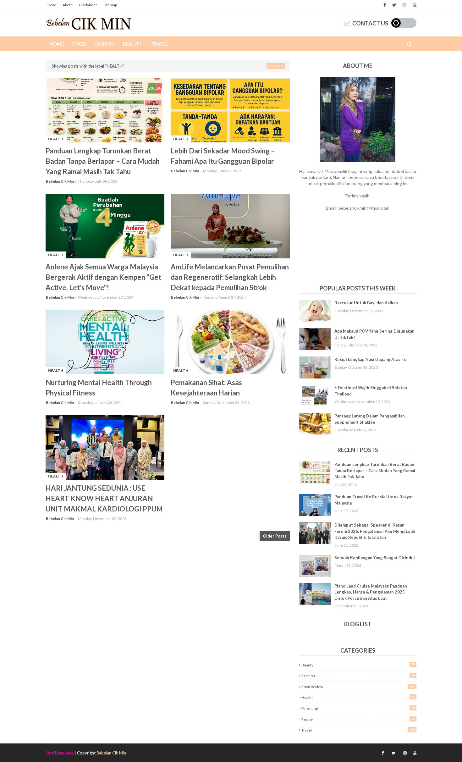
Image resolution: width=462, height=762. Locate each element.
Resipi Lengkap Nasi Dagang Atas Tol (371, 359)
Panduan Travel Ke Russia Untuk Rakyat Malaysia (373, 499)
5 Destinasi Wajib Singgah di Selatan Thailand (370, 390)
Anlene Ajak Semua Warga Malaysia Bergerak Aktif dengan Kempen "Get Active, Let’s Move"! (103, 277)
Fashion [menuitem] (104, 44)
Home (51, 5)
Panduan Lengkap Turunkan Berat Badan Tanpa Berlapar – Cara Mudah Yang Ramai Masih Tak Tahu (103, 161)
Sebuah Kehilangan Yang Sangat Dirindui (374, 557)
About (68, 5)
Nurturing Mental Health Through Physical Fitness (99, 387)
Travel (358, 729)
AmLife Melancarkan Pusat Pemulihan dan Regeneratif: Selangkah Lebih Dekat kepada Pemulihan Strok (230, 277)
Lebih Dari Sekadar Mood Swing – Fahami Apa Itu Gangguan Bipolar (223, 155)
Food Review (358, 686)
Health (358, 697)
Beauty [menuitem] (132, 44)
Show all (275, 66)
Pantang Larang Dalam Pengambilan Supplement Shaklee (369, 419)
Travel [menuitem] (160, 44)
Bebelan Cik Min (60, 181)
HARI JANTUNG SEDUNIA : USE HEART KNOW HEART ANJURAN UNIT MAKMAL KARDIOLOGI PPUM (104, 498)
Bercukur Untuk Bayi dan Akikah (366, 302)
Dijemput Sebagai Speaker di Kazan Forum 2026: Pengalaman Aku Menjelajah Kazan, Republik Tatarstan (374, 531)
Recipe (358, 719)
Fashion (358, 675)
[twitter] (394, 5)
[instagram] (404, 5)
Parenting (358, 708)
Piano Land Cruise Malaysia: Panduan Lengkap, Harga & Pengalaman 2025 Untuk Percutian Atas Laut (370, 592)
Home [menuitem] (57, 44)
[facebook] (385, 5)
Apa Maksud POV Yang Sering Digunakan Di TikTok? (374, 334)
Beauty (358, 664)
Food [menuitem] (79, 44)
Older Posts (275, 535)
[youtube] (413, 5)
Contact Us (370, 23)
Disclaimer (88, 5)
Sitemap (110, 5)
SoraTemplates (60, 752)
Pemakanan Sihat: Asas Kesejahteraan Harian (206, 387)
